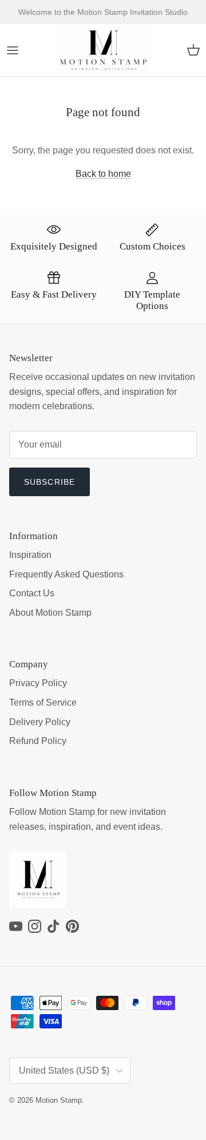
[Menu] (12, 50)
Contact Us (31, 593)
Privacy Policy (38, 683)
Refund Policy (37, 741)
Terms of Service (43, 702)
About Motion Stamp (50, 613)
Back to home (103, 174)
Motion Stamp (58, 1100)
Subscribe (49, 481)
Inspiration (30, 555)
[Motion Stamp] (103, 50)
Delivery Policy (39, 722)
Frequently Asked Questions (66, 574)
